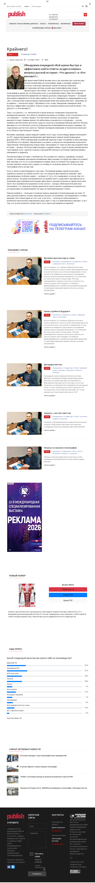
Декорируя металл (53, 364)
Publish (34, 54)
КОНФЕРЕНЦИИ (38, 28)
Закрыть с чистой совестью (57, 413)
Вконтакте (28, 214)
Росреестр (64, 453)
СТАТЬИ (20, 24)
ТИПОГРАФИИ (79, 24)
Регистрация (36, 6)
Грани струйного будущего (57, 311)
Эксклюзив (70, 264)
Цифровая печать (59, 264)
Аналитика (56, 261)
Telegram (47, 214)
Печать (79, 451)
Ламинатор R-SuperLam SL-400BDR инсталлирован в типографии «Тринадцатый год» (53, 788)
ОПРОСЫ (47, 28)
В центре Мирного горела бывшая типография (38, 767)
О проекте (13, 822)
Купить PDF (68, 595)
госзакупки (73, 453)
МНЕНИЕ (26, 24)
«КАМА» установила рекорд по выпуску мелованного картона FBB (46, 777)
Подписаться (68, 589)
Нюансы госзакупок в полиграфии (60, 447)
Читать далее (49, 294)
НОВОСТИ (12, 24)
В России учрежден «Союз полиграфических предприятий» (43, 756)
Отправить (37, 874)
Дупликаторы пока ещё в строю (59, 258)
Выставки (62, 370)
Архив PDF (68, 600)
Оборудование (66, 261)
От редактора (26, 54)
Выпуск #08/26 (68, 585)
